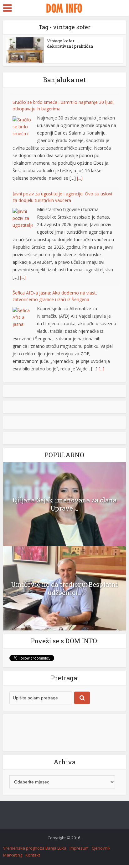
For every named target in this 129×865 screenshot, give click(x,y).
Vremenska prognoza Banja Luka (34, 848)
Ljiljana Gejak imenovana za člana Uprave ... (64, 504)
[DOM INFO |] (64, 7)
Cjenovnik (101, 848)
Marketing (12, 855)
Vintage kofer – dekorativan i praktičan (70, 43)
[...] (80, 175)
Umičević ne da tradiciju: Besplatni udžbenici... (64, 588)
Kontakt (32, 855)
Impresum (79, 848)
